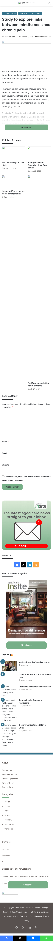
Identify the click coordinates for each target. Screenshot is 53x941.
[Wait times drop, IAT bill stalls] (13, 153)
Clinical (7, 802)
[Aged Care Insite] (26, 3)
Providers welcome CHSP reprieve (35, 686)
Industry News (10, 13)
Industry (7, 806)
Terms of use (7, 787)
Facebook (6, 856)
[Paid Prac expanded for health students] (39, 277)
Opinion (7, 815)
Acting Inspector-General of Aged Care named (37, 165)
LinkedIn (5, 850)
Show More (25, 127)
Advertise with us (9, 774)
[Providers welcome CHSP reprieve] (9, 691)
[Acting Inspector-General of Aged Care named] (39, 153)
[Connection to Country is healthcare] (9, 710)
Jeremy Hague (9, 36)
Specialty (8, 820)
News (6, 811)
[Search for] (49, 4)
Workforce (8, 829)
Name (5, 441)
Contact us (7, 770)
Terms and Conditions (29, 916)
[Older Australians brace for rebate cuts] (9, 678)
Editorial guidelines (10, 779)
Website (5, 465)
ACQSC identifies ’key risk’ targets (34, 662)
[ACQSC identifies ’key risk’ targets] (9, 666)
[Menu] (3, 4)
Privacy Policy (8, 783)
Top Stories (35, 13)
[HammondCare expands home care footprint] (13, 181)
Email (5, 453)
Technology (9, 824)
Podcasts (23, 13)
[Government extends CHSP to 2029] (9, 735)
